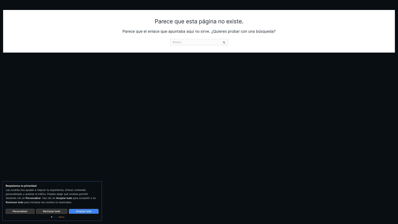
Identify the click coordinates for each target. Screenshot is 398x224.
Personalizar (20, 211)
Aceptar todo (84, 211)
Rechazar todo (51, 211)
